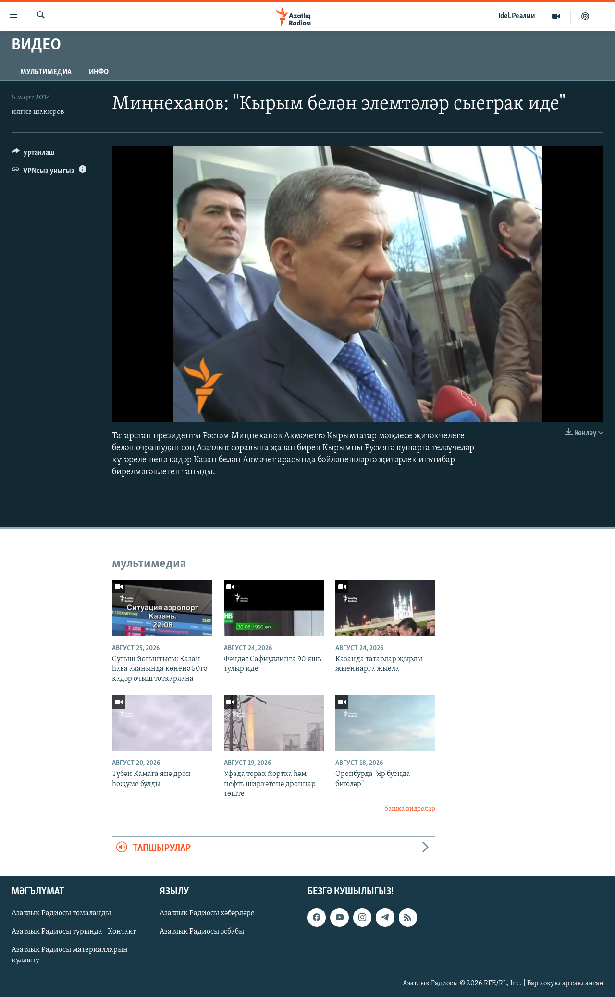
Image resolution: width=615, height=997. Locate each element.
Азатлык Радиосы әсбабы (202, 932)
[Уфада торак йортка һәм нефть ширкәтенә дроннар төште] (274, 723)
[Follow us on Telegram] (385, 918)
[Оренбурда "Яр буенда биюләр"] (385, 723)
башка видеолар (409, 808)
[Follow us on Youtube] (339, 918)
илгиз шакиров (38, 112)
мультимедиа (46, 72)
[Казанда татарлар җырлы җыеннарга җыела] (385, 608)
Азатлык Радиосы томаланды (61, 914)
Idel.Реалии (516, 16)
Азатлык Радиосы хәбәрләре (207, 914)
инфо (99, 72)
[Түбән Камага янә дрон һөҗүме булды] (162, 723)
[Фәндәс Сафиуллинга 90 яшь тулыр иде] (274, 608)
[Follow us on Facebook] (317, 918)
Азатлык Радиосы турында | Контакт (74, 932)
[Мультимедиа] (556, 16)
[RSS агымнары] (408, 918)
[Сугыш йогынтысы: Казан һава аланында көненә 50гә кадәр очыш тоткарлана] (162, 608)
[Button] (33, 155)
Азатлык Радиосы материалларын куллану (70, 956)
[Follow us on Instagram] (362, 918)
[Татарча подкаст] (585, 16)
